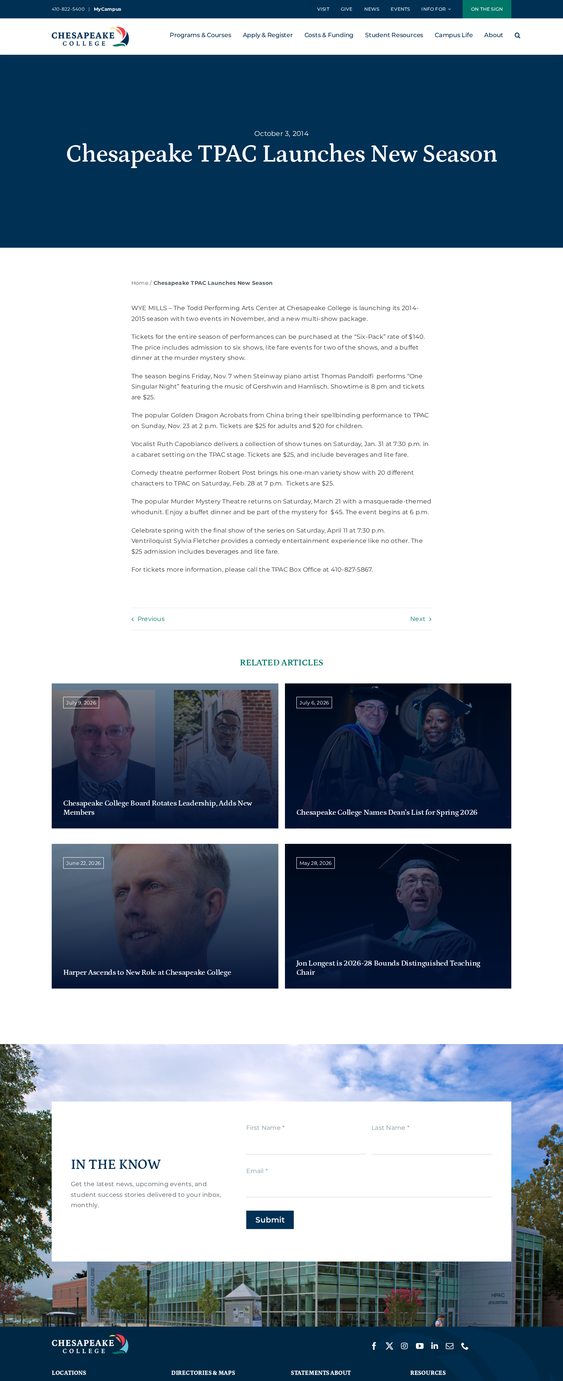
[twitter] (389, 1346)
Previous (151, 619)
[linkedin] (434, 1346)
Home (139, 282)
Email (257, 1171)
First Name (265, 1127)
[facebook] (374, 1346)
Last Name (390, 1127)
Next (418, 619)
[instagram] (404, 1346)
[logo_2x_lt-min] (90, 1337)
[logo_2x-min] (90, 29)
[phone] (465, 1346)
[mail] (449, 1346)
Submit (270, 1219)
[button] (517, 36)
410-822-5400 (68, 9)
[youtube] (420, 1346)
